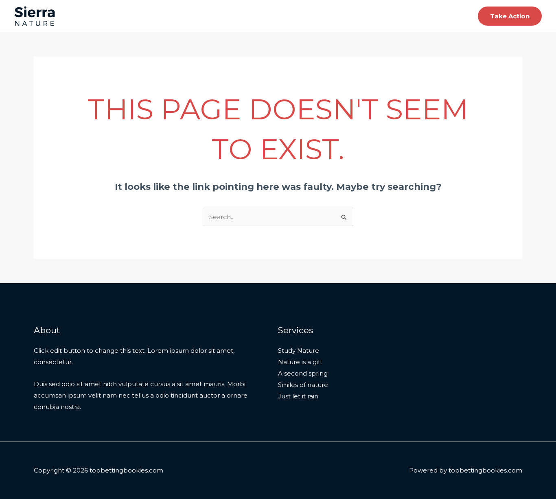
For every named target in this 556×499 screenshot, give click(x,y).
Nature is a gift (300, 362)
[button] (510, 16)
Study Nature (298, 350)
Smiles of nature (303, 385)
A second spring (303, 373)
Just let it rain (298, 396)
